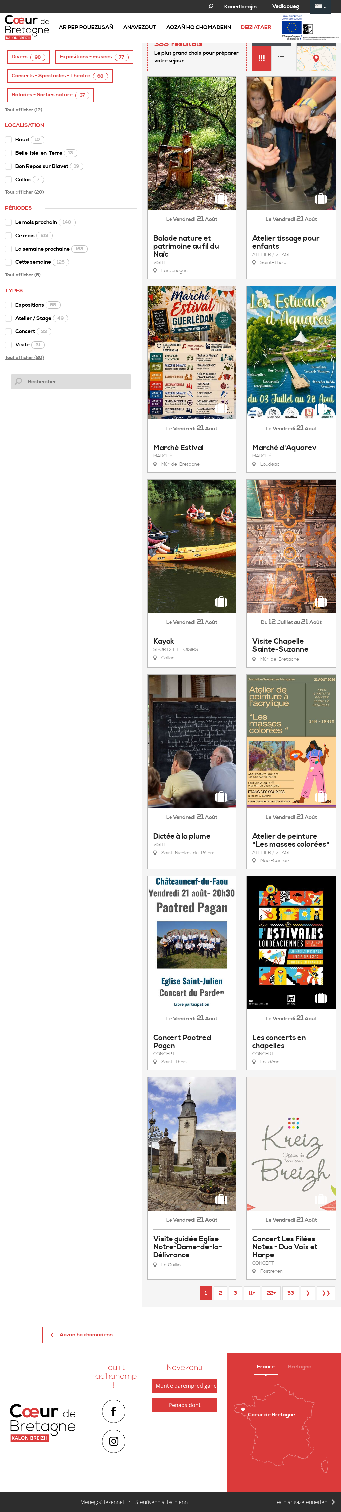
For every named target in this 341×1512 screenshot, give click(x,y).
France (266, 1366)
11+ (252, 1293)
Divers (26, 56)
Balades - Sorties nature (48, 94)
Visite (27, 344)
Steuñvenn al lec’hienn (161, 1502)
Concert (31, 331)
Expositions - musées (92, 56)
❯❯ (326, 1293)
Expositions (35, 305)
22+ (271, 1293)
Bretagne (299, 1366)
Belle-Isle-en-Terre (44, 153)
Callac (27, 179)
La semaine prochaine (49, 249)
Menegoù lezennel (102, 1502)
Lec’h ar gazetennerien (300, 1502)
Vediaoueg (285, 6)
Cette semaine (40, 262)
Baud (27, 139)
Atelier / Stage (39, 318)
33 (290, 1293)
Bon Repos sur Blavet (47, 166)
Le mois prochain (43, 222)
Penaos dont (185, 1405)
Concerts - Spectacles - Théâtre (58, 75)
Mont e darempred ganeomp (186, 1385)
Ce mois (31, 235)
